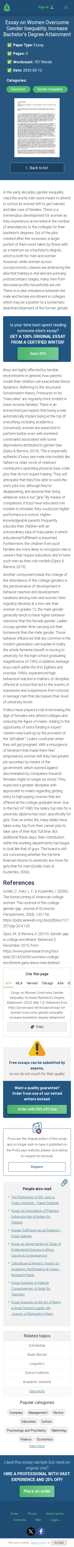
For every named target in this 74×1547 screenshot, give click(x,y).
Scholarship (37, 1345)
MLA (19, 983)
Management (37, 1413)
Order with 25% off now (37, 1109)
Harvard (32, 983)
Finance (25, 1439)
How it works (55, 1513)
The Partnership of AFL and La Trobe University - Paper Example (35, 1200)
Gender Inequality (50, 89)
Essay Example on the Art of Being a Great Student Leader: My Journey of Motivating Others (36, 1308)
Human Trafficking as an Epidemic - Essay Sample (36, 1233)
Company (16, 1413)
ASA (60, 983)
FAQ (38, 1520)
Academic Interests (37, 1382)
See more (37, 1391)
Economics (45, 1439)
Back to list (39, 168)
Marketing (59, 1430)
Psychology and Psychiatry (26, 1430)
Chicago (47, 983)
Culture (46, 1422)
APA (8, 983)
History (58, 1413)
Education (18, 89)
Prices (32, 1513)
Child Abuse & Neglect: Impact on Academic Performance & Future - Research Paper (35, 1269)
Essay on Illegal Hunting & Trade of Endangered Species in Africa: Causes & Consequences (36, 1249)
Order (14, 1513)
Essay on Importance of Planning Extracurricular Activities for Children (35, 1216)
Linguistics (37, 1364)
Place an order (37, 1491)
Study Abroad (37, 1355)
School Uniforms (37, 1373)
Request (37, 1167)
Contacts (19, 1520)
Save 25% (38, 353)
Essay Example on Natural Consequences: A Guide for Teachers (30, 1288)
